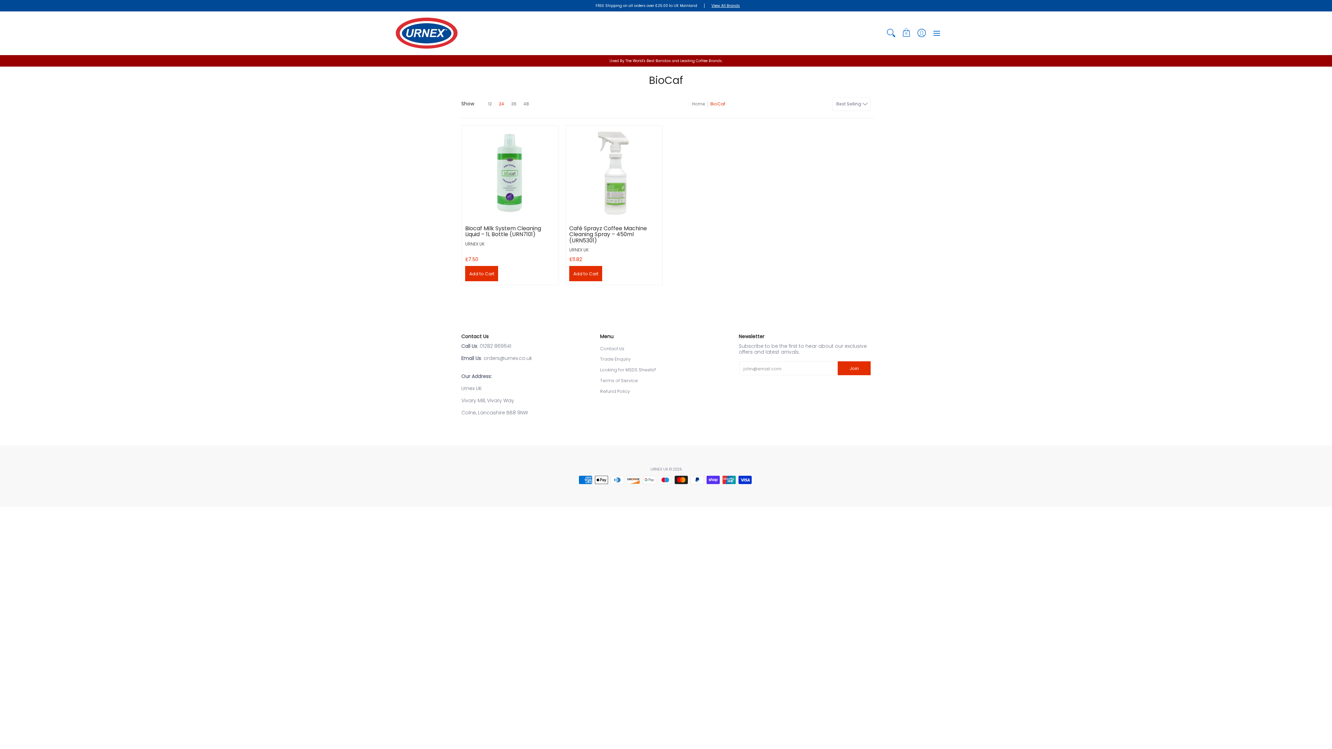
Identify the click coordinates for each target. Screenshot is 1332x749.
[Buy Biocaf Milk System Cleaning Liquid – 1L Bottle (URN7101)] (510, 173)
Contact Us (612, 349)
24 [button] (501, 104)
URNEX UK (475, 244)
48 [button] (526, 104)
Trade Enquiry (615, 359)
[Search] (891, 33)
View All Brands (725, 5)
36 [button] (513, 104)
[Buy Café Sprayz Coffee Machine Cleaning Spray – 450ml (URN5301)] (614, 173)
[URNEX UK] (426, 33)
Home (698, 104)
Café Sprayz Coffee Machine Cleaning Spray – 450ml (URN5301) (608, 234)
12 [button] (490, 104)
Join (854, 368)
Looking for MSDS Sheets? (628, 370)
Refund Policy (615, 391)
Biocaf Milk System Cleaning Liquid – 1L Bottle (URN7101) (503, 231)
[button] (906, 33)
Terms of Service (619, 381)
